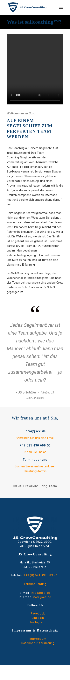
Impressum (38, 638)
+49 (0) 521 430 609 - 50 (42, 575)
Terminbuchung (35, 584)
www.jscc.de (42, 597)
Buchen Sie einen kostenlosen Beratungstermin (35, 468)
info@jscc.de (40, 592)
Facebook (38, 613)
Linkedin (38, 617)
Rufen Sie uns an (35, 452)
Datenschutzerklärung (38, 643)
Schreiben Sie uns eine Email (35, 438)
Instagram (38, 622)
